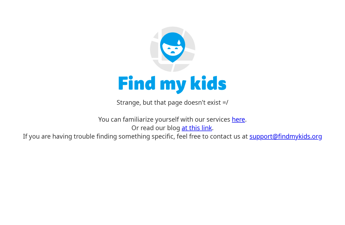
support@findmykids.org (285, 136)
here (238, 119)
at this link (197, 128)
